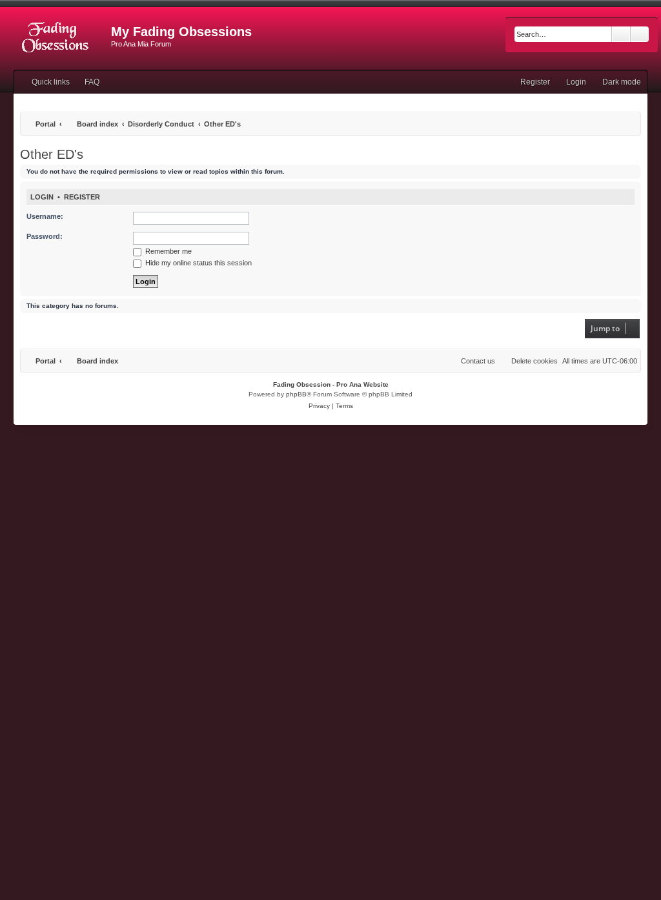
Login (42, 197)
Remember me (167, 251)
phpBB (296, 394)
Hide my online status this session (197, 263)
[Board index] (55, 35)
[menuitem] (86, 82)
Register (82, 197)
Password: (44, 236)
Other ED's (51, 154)
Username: (44, 216)
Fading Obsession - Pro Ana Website (331, 384)
